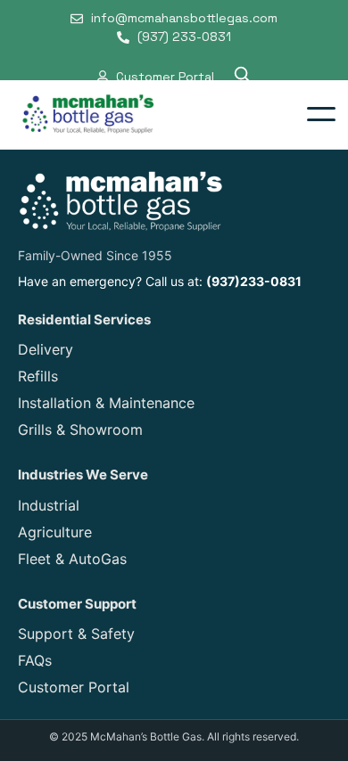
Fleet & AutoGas (72, 559)
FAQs (35, 660)
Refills (38, 376)
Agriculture (55, 532)
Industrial (48, 505)
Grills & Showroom (80, 429)
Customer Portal (73, 687)
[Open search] (242, 76)
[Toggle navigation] (321, 114)
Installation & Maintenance (106, 403)
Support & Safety (76, 633)
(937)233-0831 (254, 281)
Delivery (45, 349)
